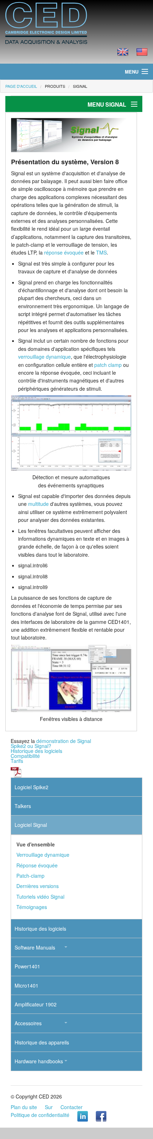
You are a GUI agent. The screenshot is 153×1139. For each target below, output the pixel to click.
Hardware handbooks (39, 1061)
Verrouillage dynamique (42, 854)
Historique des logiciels (36, 750)
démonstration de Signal (63, 740)
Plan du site (24, 1107)
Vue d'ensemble (35, 844)
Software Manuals (35, 947)
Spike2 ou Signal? (31, 745)
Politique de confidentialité (40, 1114)
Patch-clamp (30, 875)
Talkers (23, 805)
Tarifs (17, 760)
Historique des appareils (42, 1042)
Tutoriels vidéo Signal (40, 896)
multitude (38, 503)
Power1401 (27, 966)
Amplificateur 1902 (36, 1004)
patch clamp (108, 364)
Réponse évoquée (37, 865)
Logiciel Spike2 (31, 787)
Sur (49, 1107)
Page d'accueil (21, 86)
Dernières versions (37, 885)
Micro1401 (26, 985)
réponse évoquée (64, 252)
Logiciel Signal (31, 824)
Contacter (71, 1107)
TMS (101, 252)
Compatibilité (25, 755)
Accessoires (28, 1023)
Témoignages (31, 906)
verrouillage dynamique (44, 356)
